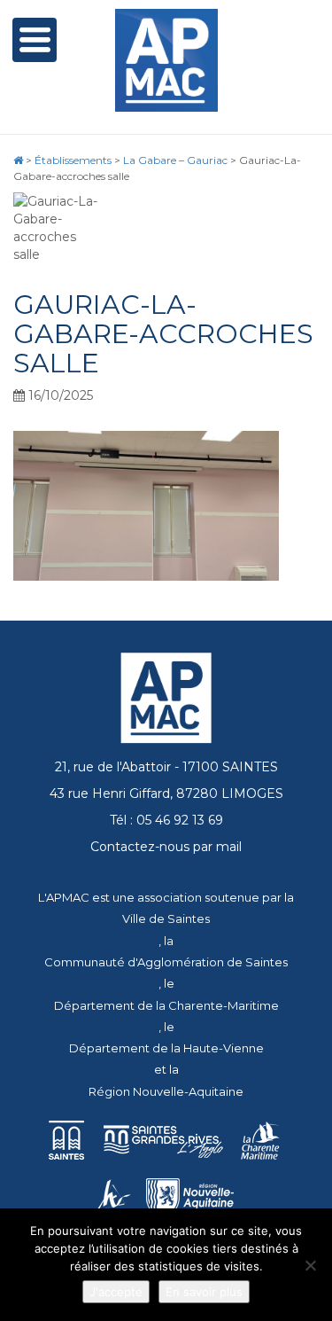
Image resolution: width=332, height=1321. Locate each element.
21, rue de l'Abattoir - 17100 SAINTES (166, 767)
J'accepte (116, 1292)
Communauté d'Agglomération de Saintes (166, 962)
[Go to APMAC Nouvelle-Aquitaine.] (18, 160)
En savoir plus (204, 1292)
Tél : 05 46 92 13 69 (166, 820)
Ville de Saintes (166, 918)
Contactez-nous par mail (166, 847)
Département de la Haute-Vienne (166, 1048)
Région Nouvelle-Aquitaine (166, 1091)
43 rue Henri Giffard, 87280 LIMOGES (166, 793)
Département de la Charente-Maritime (166, 1005)
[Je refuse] (310, 1265)
